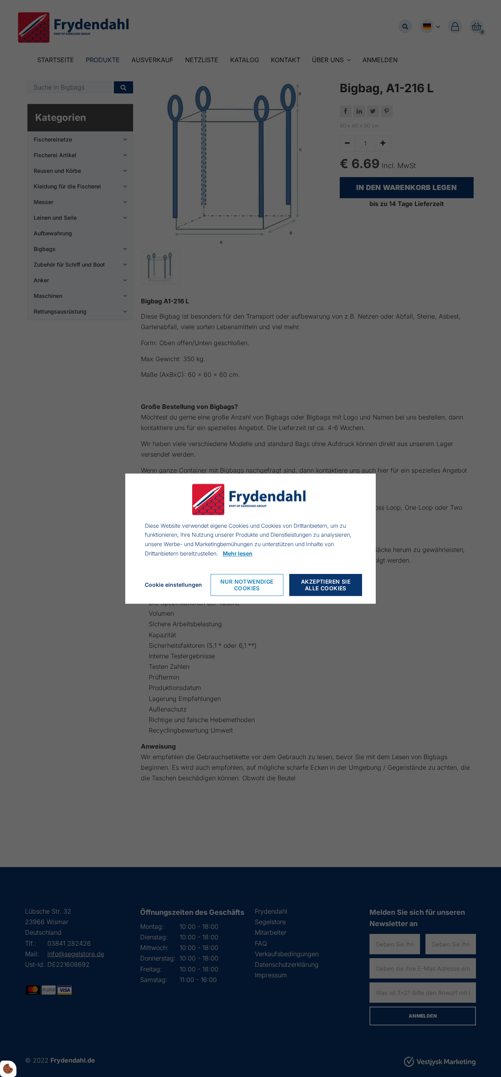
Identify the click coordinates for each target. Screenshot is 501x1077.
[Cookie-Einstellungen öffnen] (8, 1069)
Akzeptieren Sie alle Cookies (325, 584)
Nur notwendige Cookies (247, 584)
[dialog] (250, 538)
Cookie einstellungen (173, 584)
